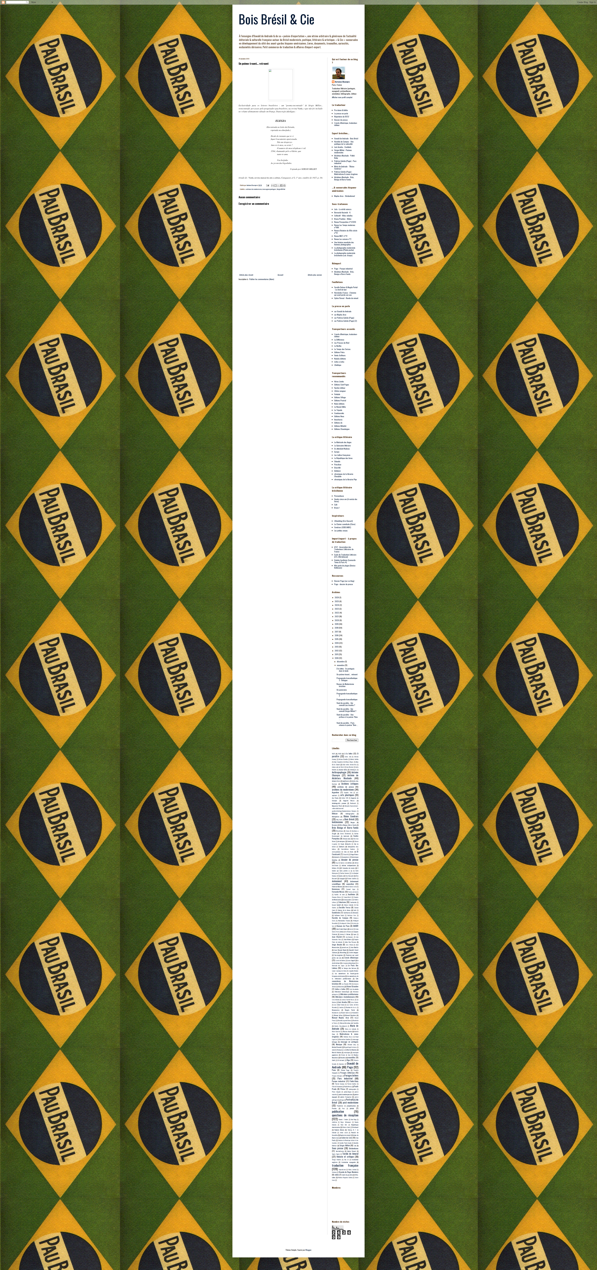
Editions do (338, 422)
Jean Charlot (337, 936)
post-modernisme (350, 1102)
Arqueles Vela (348, 792)
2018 (337, 627)
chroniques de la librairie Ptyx (345, 479)
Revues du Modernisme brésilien (345, 685)
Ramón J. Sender (343, 1119)
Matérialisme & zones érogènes (345, 1035)
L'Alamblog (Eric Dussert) (343, 521)
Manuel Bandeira (350, 1015)
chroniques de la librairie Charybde (343, 475)
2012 (337, 650)
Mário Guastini (336, 1031)
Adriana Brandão (343, 759)
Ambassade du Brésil (338, 767)
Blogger (308, 1250)
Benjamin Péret (337, 806)
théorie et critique (345, 1156)
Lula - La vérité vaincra (342, 209)
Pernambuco (339, 496)
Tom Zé (346, 1160)
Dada (351, 851)
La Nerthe (337, 346)
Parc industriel (345, 1078)
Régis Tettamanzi (345, 1122)
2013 (337, 646)
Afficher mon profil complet (342, 97)
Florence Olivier (336, 897)
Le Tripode (338, 410)
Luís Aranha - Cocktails (342, 147)
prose (352, 1108)
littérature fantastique (342, 991)
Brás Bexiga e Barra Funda (348, 825)
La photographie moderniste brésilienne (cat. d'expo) (344, 254)
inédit (355, 925)
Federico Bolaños (337, 886)
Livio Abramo (335, 1000)
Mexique (339, 1044)
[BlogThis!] (275, 185)
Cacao (347, 831)
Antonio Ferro (336, 781)
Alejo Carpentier (338, 762)
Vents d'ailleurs (340, 355)
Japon (354, 934)
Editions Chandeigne (341, 429)
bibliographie (350, 813)
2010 (337, 658)
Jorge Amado (337, 944)
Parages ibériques (337, 1076)
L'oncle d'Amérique (351, 957)
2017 (337, 631)
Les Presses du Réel (341, 342)
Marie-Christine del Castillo (349, 1023)
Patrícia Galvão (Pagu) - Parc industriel (345, 162)
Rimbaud (355, 1127)
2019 (337, 624)
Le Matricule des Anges (343, 442)
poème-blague (347, 1092)
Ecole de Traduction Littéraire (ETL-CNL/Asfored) (345, 555)
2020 (337, 620)
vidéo (337, 1174)
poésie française (345, 1097)
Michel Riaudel (337, 1047)
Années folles (343, 769)
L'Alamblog (343, 952)
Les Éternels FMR (347, 984)
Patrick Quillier (351, 1084)
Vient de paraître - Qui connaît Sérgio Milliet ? (346, 710)
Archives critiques (349, 783)
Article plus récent (246, 274)
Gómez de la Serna (344, 910)
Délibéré (337, 471)
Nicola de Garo (345, 1055)
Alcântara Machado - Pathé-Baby (344, 156)
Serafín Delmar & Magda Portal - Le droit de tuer (346, 288)
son (355, 1145)
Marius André (347, 1031)
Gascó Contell (336, 905)
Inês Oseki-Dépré (341, 929)
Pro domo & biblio (341, 110)
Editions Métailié (340, 426)
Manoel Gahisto (345, 1013)
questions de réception (345, 1115)
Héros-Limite (339, 381)
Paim (334, 1070)
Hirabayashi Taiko (345, 923)
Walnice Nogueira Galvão (345, 1177)
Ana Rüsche (349, 767)
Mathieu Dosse (348, 1037)
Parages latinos (351, 1075)
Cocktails (342, 846)
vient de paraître (347, 1174)
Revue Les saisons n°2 (342, 239)
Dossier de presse (341, 119)
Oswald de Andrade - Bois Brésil (346, 138)
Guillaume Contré (339, 915)
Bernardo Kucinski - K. (342, 212)
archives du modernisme (254, 189)
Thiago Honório (336, 1160)
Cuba (345, 852)
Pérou (342, 1089)
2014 (337, 643)
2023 (337, 608)
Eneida (340, 875)
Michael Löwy (352, 1044)
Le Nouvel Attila (340, 406)
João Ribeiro (348, 939)
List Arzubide (354, 989)
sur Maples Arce (340, 314)
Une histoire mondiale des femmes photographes (344, 243)
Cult (335, 504)
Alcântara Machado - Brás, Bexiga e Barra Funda (344, 272)
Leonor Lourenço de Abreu (339, 971)
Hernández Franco (344, 920)
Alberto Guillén (354, 759)
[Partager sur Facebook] (281, 185)
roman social (344, 1132)
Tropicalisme (342, 1169)
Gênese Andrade (348, 905)
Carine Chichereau (345, 834)
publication (338, 1111)
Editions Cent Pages (341, 384)
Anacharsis (338, 419)
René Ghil (344, 1125)
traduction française (345, 1165)
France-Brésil (347, 897)
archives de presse (345, 786)
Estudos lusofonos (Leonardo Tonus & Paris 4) (345, 561)
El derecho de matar (348, 868)
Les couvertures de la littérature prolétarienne (345, 977)
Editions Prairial (340, 400)
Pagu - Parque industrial (343, 268)
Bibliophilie (335, 816)
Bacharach (353, 803)
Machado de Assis (351, 1007)
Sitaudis (337, 461)
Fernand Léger (350, 889)
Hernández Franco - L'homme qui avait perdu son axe (345, 293)
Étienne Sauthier (351, 878)
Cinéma (349, 841)
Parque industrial (338, 1081)
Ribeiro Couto (346, 1127)
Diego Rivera (354, 854)
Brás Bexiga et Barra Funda (345, 827)
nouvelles (351, 1057)
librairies (341, 986)
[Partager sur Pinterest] (284, 185)
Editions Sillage (340, 397)
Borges (353, 822)
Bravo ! (337, 507)
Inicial (351, 929)
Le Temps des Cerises (342, 349)
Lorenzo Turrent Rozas (348, 1000)
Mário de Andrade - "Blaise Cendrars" (344, 167)
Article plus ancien (315, 274)
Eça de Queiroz (340, 863)
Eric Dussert (349, 875)
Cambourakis (339, 413)
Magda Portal (350, 1010)
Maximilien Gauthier (344, 1039)
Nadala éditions (340, 358)
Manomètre (355, 1013)
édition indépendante (349, 865)
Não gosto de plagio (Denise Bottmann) (344, 566)
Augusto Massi (349, 800)
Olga (348, 1060)
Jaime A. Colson (345, 934)
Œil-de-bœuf (340, 1060)
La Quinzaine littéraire (342, 445)
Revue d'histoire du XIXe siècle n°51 (345, 231)
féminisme (336, 889)
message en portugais (269, 189)
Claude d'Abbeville (345, 844)
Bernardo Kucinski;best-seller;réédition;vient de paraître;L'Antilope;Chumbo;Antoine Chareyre (345, 808)
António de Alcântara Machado (345, 777)
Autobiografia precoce (339, 803)
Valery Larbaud (352, 1169)
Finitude (337, 394)
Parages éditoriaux (347, 1072)
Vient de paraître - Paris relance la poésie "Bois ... (347, 724)
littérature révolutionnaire (345, 996)
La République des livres (343, 458)
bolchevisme (337, 822)
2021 (337, 616)
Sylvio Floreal (351, 1151)
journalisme (345, 947)
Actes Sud (348, 757)
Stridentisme (353, 1148)
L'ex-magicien (338, 955)
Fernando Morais (338, 891)
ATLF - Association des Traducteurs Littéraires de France (344, 549)
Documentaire (345, 857)
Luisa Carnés (354, 1002)
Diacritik (337, 467)
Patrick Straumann (337, 1086)
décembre (341, 661)
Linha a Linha (339, 361)
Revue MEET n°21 (340, 236)
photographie (352, 1089)
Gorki (354, 910)
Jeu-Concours (349, 937)
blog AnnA (339, 820)
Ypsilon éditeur (339, 387)
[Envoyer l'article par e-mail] (267, 185)
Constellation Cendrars (348, 849)
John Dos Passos (350, 942)
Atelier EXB (344, 798)
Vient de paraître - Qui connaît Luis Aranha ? (346, 704)
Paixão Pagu (345, 1070)
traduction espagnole (349, 1162)
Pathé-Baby (354, 1081)
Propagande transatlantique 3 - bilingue (347, 679)
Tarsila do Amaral (350, 1153)
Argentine (335, 792)
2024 (337, 605)
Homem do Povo (343, 926)
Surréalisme (340, 1151)
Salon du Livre (346, 1137)
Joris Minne (349, 945)
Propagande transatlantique (347, 699)
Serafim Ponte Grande (345, 1143)
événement (337, 881)
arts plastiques (347, 795)
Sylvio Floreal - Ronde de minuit (346, 298)
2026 (337, 597)
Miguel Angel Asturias (350, 1047)
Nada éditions (339, 403)
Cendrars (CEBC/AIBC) (342, 527)
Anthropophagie (339, 772)
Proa (343, 1108)
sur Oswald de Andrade (342, 311)
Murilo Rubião (336, 1052)
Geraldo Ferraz (344, 907)
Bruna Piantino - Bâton (342, 218)
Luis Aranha (342, 1002)
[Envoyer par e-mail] (272, 185)
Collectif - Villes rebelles (343, 215)
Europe (336, 451)
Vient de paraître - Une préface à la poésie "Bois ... (347, 716)
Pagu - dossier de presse (343, 584)
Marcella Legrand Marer (344, 1020)
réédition (334, 1122)
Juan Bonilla (354, 947)
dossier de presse (350, 859)
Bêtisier (335, 813)
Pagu (350, 1067)
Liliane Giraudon (352, 986)
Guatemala (336, 912)
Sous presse (337, 1148)
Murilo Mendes (351, 1049)
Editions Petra (339, 352)
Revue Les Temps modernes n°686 (344, 226)
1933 (339, 753)
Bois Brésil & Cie (276, 19)
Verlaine (334, 1172)
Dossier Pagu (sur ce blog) (344, 581)
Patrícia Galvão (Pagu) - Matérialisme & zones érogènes (346, 172)
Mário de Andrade (350, 1029)
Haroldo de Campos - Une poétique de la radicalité (344, 142)
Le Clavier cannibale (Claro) (344, 524)
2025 (337, 601)
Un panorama (342, 689)
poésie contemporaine (345, 1094)
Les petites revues (341, 530)
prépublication (351, 1105)
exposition (350, 884)
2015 (337, 639)
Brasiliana (339, 831)
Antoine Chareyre (342, 82)
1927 (333, 753)
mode (333, 1050)
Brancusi (335, 825)
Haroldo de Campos (340, 917)
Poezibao (337, 464)
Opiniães (341, 1064)
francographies (347, 900)
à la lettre (349, 753)
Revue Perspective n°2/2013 (345, 222)
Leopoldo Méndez (354, 971)
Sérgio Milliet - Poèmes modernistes (343, 151)
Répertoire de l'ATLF (341, 116)
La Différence (339, 339)
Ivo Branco (348, 932)
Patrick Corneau (339, 1084)
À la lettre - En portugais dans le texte (345, 669)
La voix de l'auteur (340, 960)
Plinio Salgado (336, 1092)
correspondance (336, 852)
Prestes (334, 1108)
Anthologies (353, 770)
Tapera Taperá (336, 1154)
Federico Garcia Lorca (351, 887)
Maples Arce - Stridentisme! (344, 196)
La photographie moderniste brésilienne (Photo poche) (344, 248)
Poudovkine (340, 1106)
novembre (341, 665)
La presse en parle (341, 113)
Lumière (341, 1007)
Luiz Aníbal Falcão (339, 1005)
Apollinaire (345, 781)
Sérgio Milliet (281, 189)
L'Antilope (337, 365)
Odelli (333, 1060)
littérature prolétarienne (349, 994)
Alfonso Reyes (349, 762)
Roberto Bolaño (339, 1130)
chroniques (341, 841)
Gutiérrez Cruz (351, 915)
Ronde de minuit (345, 1135)
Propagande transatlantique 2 (347, 694)
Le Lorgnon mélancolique (348, 963)
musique (347, 1052)
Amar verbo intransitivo (349, 764)
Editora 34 (335, 868)
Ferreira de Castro (353, 892)
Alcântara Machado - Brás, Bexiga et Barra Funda (344, 178)
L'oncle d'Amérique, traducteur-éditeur (346, 124)
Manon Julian (338, 1015)
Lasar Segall (351, 960)
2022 (337, 612)
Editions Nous (339, 416)
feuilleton (351, 894)
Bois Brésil (349, 819)
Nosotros (343, 1057)
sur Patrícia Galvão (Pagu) (344, 317)
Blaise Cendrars (351, 816)
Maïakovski (335, 1013)
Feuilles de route (339, 894)
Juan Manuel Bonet (340, 950)
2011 (337, 654)
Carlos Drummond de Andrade (345, 834)
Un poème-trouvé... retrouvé (347, 674)
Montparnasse (341, 1050)
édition (349, 862)
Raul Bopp (353, 1119)
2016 (337, 635)
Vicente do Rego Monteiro (348, 1172)
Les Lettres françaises (342, 455)
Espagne (342, 878)
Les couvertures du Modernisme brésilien (345, 981)
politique (341, 1100)
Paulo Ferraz (348, 1086)
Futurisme (342, 902)
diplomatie (337, 857)
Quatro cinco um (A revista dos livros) (345, 500)
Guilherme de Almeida (351, 912)
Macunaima (336, 1010)
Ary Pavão (335, 798)
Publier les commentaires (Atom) (261, 279)
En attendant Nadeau (342, 448)
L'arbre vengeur (353, 952)
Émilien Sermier (344, 873)
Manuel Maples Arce (340, 1017)
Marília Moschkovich (340, 1026)
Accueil (280, 274)
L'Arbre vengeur (340, 391)
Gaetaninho (353, 902)
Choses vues (347, 838)
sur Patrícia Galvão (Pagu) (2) (345, 320)
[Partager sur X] (278, 185)
